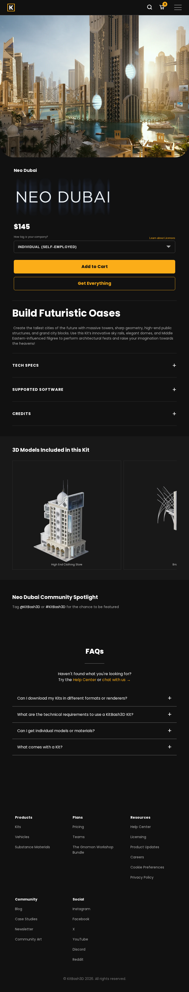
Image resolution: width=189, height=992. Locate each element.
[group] (66, 515)
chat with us (114, 680)
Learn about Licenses (162, 237)
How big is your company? (31, 237)
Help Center (84, 680)
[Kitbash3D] (75, 7)
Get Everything (94, 283)
